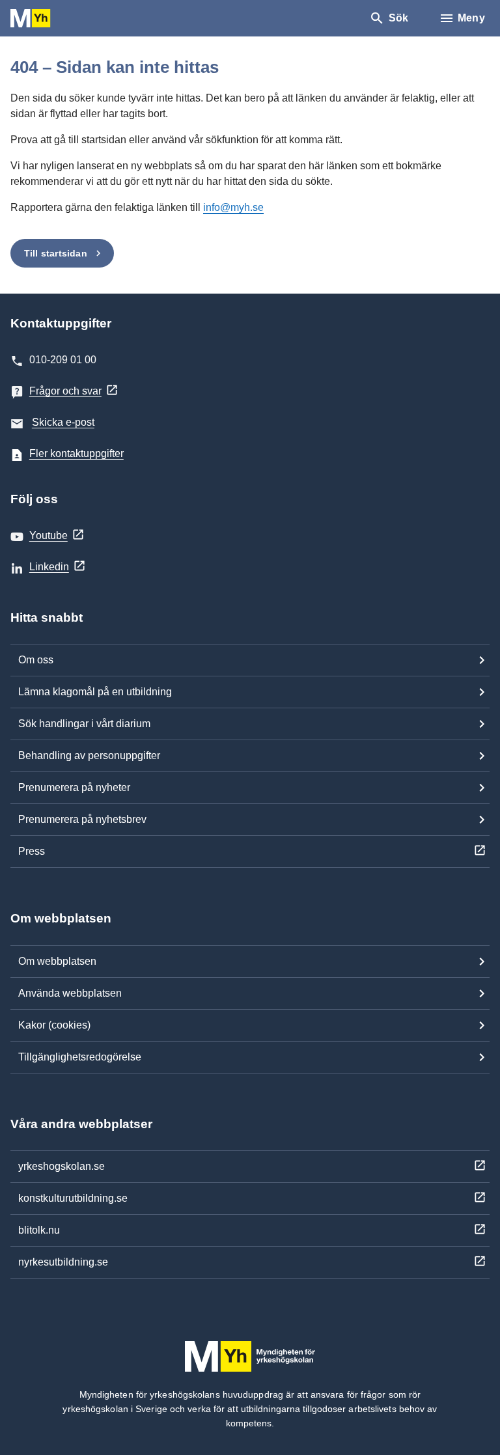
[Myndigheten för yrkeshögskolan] (49, 18)
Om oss (35, 659)
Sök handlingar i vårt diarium (84, 723)
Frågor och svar (65, 390)
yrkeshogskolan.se (61, 1166)
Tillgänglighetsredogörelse (79, 1056)
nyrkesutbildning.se (63, 1262)
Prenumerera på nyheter (74, 787)
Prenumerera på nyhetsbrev (82, 819)
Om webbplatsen (57, 961)
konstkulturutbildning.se (73, 1198)
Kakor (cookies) (54, 1025)
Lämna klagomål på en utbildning (95, 691)
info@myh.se (233, 207)
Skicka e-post (63, 422)
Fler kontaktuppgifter (76, 453)
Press (31, 851)
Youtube (48, 535)
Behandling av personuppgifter (89, 755)
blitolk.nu (39, 1230)
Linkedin (49, 566)
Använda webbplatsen (70, 993)
